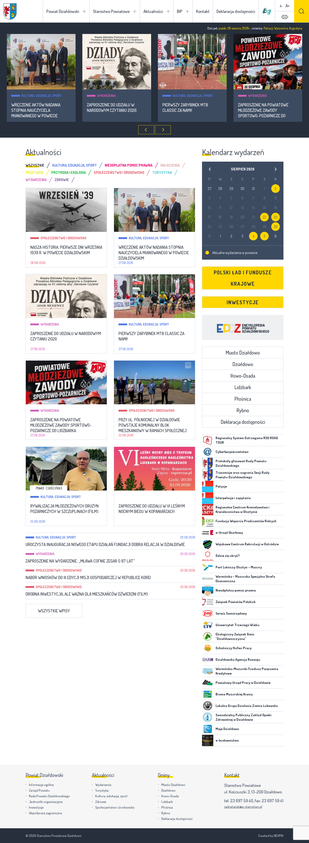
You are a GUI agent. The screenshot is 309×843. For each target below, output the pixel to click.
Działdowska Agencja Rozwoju (238, 659)
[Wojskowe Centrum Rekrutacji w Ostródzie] (207, 544)
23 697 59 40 (241, 800)
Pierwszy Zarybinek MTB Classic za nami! (185, 107)
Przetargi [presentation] (34, 172)
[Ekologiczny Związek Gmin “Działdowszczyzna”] (207, 636)
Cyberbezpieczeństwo (232, 452)
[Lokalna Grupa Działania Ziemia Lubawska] (207, 705)
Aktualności (153, 11)
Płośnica (242, 398)
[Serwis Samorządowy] (207, 613)
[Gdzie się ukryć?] (207, 555)
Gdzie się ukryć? (228, 555)
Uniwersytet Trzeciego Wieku (237, 625)
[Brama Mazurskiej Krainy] (207, 694)
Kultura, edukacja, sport (41, 96)
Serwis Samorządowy (231, 613)
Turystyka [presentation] (162, 172)
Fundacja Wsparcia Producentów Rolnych (246, 521)
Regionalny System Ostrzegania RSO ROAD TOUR (247, 440)
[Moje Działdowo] (207, 729)
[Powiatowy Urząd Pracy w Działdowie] (207, 682)
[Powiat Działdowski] (10, 11)
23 (275, 217)
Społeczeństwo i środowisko (63, 238)
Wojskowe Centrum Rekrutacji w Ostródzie (247, 544)
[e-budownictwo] (207, 740)
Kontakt (202, 11)
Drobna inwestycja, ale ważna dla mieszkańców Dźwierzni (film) (87, 594)
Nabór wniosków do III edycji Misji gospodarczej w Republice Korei (88, 577)
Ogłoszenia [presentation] (170, 165)
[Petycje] (207, 486)
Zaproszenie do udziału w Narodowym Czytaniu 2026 (112, 107)
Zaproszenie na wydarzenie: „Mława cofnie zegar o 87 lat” (80, 561)
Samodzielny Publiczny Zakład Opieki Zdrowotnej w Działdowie (243, 717)
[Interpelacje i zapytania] (207, 498)
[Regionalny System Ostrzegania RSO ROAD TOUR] (207, 440)
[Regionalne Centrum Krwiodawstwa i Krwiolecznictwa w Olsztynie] (207, 509)
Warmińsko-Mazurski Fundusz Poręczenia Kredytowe (247, 671)
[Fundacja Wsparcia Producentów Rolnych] (207, 521)
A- (281, 6)
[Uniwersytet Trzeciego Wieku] (207, 625)
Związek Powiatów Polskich (236, 602)
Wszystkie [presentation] (35, 165)
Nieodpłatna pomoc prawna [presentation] (128, 165)
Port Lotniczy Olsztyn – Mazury (239, 567)
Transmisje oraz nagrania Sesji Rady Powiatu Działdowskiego (242, 474)
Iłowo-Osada (242, 375)
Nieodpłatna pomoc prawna (236, 590)
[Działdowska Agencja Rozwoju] (207, 659)
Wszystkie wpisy (54, 610)
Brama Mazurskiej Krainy (234, 694)
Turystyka (102, 790)
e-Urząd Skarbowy (229, 532)
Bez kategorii (139, 497)
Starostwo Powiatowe (111, 11)
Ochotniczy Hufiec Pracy (234, 648)
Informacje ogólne (41, 785)
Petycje (221, 486)
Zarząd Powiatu (39, 790)
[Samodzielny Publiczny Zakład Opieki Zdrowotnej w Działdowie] (207, 717)
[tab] (39, 165)
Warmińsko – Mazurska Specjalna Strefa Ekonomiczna (245, 578)
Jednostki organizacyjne (46, 802)
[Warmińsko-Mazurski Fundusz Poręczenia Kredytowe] (207, 671)
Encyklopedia (242, 327)
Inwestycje (243, 302)
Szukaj (301, 11)
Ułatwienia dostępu (284, 17)
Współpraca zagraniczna (45, 813)
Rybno (242, 410)
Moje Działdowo (227, 729)
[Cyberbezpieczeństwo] (207, 451)
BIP (179, 11)
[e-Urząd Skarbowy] (207, 532)
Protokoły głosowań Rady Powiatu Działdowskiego (241, 463)
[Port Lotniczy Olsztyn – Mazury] (207, 567)
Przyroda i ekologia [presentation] (68, 172)
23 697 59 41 (272, 800)
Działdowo (242, 364)
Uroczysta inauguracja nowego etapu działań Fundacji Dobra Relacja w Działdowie (105, 544)
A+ (287, 5)
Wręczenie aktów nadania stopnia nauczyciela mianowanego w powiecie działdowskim (35, 110)
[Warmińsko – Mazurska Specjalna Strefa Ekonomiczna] (207, 578)
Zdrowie (100, 802)
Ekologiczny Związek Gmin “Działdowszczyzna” (235, 636)
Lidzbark (242, 387)
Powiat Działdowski (62, 11)
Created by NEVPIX (270, 835)
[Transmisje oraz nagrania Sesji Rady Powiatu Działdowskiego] (207, 475)
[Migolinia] (267, 11)
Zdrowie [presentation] (62, 179)
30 (276, 226)
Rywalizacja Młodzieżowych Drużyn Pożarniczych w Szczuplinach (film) (64, 508)
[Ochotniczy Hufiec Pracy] (207, 648)
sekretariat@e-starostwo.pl (243, 807)
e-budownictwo (227, 740)
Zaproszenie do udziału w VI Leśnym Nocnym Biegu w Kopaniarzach (152, 508)
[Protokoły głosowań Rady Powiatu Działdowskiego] (207, 463)
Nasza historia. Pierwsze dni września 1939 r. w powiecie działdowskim (66, 249)
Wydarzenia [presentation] (36, 179)
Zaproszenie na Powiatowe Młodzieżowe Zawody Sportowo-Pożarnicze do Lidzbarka (263, 110)
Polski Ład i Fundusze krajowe (243, 278)
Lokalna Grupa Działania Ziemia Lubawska (247, 706)
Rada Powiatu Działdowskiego (49, 796)
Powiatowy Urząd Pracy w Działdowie (243, 682)
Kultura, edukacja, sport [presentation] (74, 165)
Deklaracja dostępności (235, 11)
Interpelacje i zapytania (233, 498)
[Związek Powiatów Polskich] (207, 602)
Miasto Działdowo (243, 352)
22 (264, 217)
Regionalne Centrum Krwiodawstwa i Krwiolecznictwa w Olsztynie (242, 509)
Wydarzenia (106, 96)
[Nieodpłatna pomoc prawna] (207, 590)
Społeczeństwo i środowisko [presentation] (119, 172)
